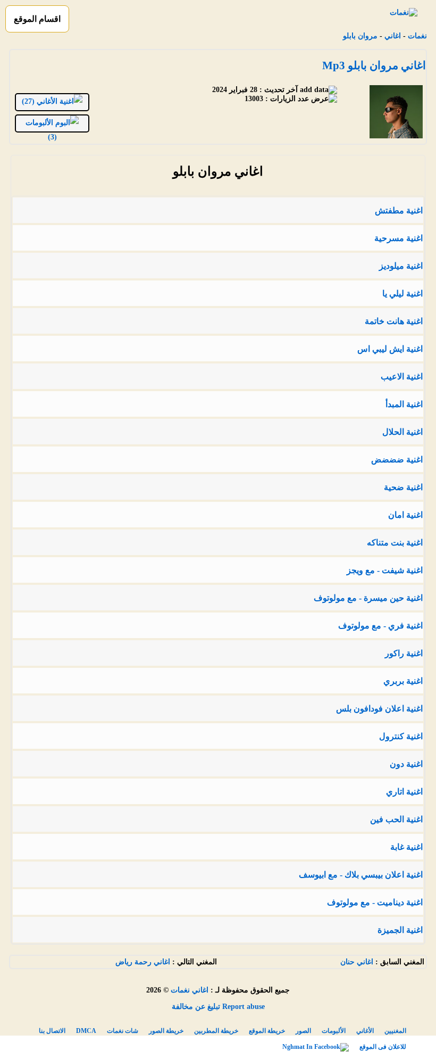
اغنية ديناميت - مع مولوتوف (375, 902)
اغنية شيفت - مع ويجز (385, 570)
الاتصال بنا (52, 1031)
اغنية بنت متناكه (395, 542)
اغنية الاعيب (402, 376)
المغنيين (395, 1031)
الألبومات (334, 1031)
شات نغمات (122, 1031)
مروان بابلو (360, 36)
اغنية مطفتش (399, 210)
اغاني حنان (356, 962)
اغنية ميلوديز (401, 265)
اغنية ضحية (403, 487)
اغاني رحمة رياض (142, 962)
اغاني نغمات (189, 990)
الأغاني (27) (41, 101)
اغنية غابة (406, 846)
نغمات (417, 36)
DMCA (86, 1031)
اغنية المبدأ (404, 404)
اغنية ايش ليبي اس (390, 348)
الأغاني (365, 1031)
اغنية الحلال (402, 431)
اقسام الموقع (37, 18)
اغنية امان (405, 514)
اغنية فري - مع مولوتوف (380, 625)
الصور (303, 1031)
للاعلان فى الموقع (382, 1046)
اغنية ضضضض (397, 459)
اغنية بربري (403, 680)
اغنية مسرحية (398, 238)
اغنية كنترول (401, 736)
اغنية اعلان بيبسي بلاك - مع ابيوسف (361, 874)
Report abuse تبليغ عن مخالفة (218, 1007)
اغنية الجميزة (400, 929)
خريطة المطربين (216, 1031)
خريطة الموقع (267, 1031)
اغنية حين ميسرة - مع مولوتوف (368, 597)
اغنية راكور (404, 653)
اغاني (392, 36)
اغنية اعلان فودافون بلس (379, 708)
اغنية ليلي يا (402, 293)
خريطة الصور (166, 1031)
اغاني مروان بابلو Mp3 (374, 65)
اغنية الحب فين (396, 819)
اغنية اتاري (404, 791)
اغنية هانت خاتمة (394, 321)
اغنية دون (406, 763)
